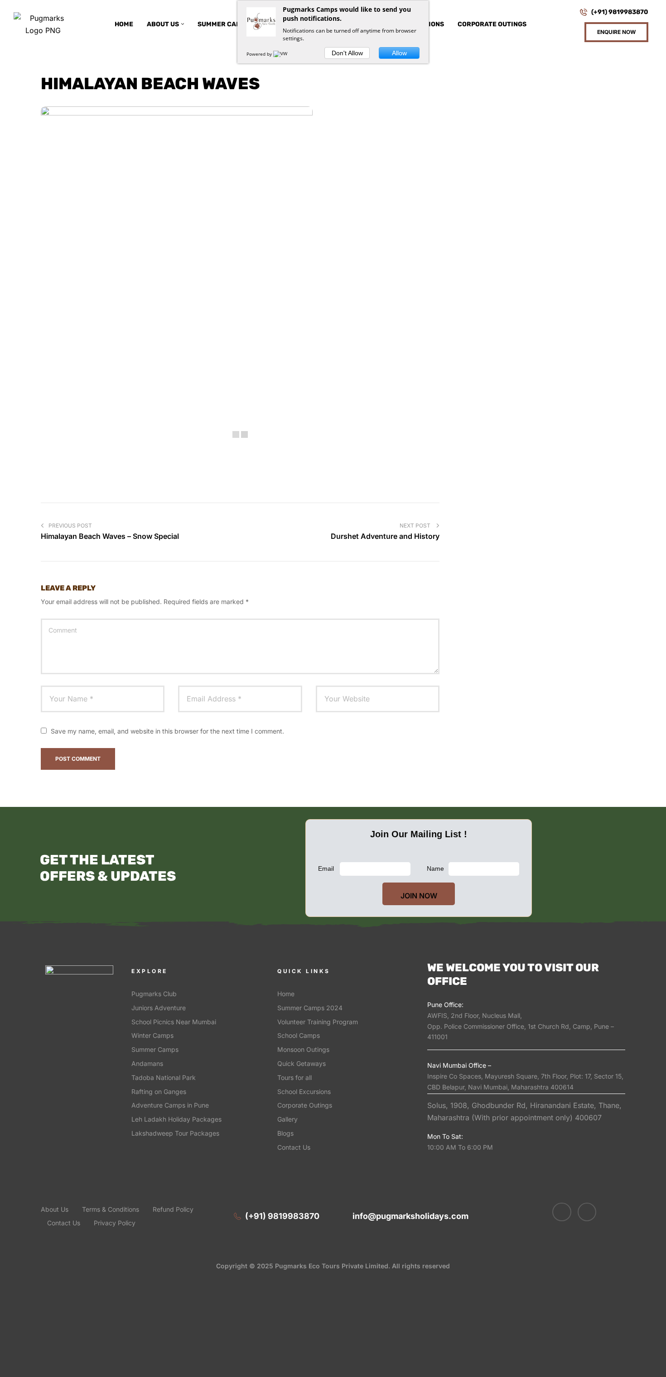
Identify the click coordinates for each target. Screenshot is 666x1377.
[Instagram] (587, 1212)
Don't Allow (347, 53)
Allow (399, 53)
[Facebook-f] (561, 1212)
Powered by (259, 54)
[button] (616, 32)
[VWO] (282, 54)
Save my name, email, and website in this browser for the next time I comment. (167, 731)
